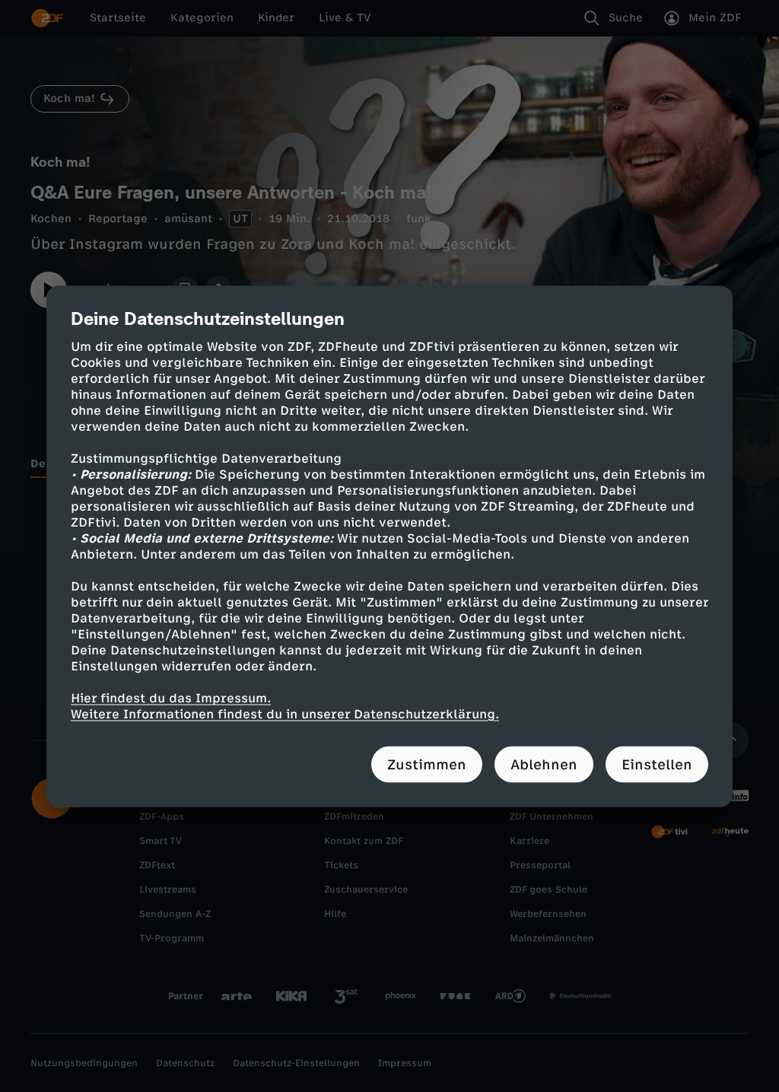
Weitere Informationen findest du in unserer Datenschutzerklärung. (285, 713)
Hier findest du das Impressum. (171, 697)
